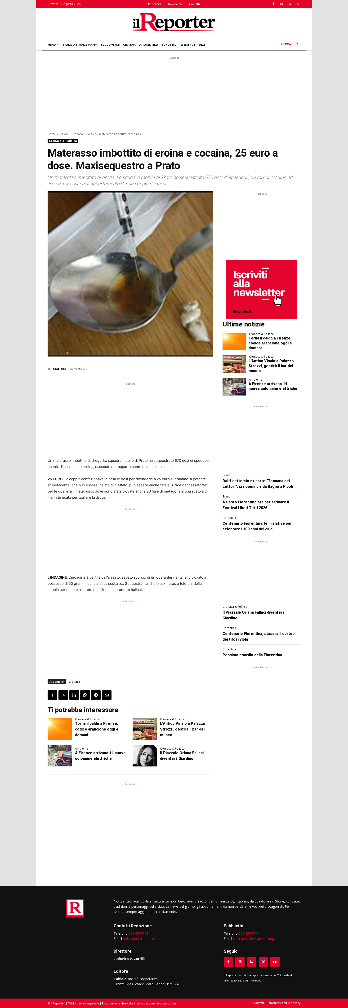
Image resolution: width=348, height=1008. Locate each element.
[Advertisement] (174, 93)
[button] (290, 44)
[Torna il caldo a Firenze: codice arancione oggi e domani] (60, 729)
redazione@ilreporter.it (140, 938)
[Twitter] (297, 4)
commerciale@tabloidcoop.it (255, 938)
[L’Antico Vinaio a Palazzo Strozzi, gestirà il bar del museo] (145, 729)
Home (52, 134)
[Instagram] (281, 4)
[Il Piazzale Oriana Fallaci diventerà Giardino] (145, 755)
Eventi (226, 475)
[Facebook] (273, 4)
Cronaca (74, 682)
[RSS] (289, 4)
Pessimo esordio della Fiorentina (252, 655)
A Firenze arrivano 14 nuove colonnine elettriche (273, 386)
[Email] (107, 695)
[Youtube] (275, 962)
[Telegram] (96, 695)
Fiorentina (229, 517)
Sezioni (63, 134)
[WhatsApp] (85, 695)
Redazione (58, 368)
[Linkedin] (74, 695)
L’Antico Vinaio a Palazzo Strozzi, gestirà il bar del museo (182, 729)
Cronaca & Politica (83, 134)
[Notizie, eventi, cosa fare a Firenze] (174, 21)
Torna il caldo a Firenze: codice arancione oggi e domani (96, 729)
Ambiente (81, 748)
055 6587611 (138, 933)
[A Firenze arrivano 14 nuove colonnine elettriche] (60, 755)
